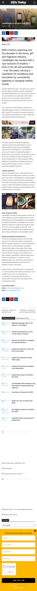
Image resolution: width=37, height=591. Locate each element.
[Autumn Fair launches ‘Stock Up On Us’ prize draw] (6, 351)
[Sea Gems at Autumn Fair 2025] (6, 394)
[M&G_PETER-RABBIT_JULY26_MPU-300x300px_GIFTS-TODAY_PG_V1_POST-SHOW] (15, 432)
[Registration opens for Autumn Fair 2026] (6, 377)
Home (2, 6)
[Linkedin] (16, 33)
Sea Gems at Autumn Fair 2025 (22, 392)
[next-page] (6, 427)
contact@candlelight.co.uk (15, 288)
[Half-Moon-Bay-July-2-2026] (18, 39)
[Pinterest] (12, 33)
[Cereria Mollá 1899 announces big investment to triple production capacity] (6, 386)
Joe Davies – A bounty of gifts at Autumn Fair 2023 (27, 311)
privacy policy (22, 586)
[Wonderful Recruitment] (9, 515)
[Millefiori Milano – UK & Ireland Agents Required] (17, 509)
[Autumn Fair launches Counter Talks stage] (6, 360)
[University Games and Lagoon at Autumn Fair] (6, 420)
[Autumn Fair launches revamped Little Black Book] (6, 368)
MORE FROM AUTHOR (22, 318)
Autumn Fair (9, 6)
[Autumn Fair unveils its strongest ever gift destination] (6, 342)
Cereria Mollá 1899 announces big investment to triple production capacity (23, 386)
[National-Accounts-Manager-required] (15, 479)
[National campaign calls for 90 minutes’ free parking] (6, 325)
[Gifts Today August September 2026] (13, 463)
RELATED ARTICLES (8, 318)
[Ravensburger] (7, 468)
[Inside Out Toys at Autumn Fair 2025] (6, 403)
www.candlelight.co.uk (13, 290)
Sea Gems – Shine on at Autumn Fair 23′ (9, 311)
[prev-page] (3, 427)
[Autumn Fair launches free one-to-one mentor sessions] (6, 334)
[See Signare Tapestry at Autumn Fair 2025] (6, 411)
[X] (8, 33)
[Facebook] (3, 33)
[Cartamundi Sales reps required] (12, 474)
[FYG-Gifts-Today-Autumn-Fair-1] (18, 123)
